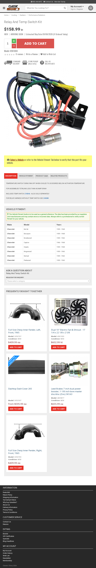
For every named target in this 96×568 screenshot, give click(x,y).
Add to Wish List (49, 54)
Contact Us (49, 2)
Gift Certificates (8, 536)
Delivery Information (10, 507)
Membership (7, 561)
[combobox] (48, 281)
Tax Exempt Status (9, 500)
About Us (6, 505)
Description (10, 176)
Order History (7, 553)
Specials (6, 539)
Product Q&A (42, 176)
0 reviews (19, 54)
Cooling (14, 15)
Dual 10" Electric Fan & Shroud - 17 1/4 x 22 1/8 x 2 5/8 (68, 331)
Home (6, 15)
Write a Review (32, 54)
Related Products (59, 176)
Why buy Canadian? (10, 502)
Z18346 (27, 194)
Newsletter (7, 558)
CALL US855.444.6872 (50, 62)
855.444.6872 (37, 2)
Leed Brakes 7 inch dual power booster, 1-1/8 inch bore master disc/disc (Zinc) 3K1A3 (66, 391)
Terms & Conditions (10, 512)
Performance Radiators (37, 15)
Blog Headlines (8, 541)
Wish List (6, 556)
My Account (7, 551)
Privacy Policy (7, 510)
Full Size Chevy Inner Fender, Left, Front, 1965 (24, 331)
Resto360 (6, 492)
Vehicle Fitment (26, 176)
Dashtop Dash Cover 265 (20, 388)
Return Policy (7, 495)
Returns (5, 524)
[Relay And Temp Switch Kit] (46, 109)
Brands (5, 534)
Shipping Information (10, 497)
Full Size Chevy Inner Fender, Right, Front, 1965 (25, 452)
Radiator (23, 15)
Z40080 (46, 198)
